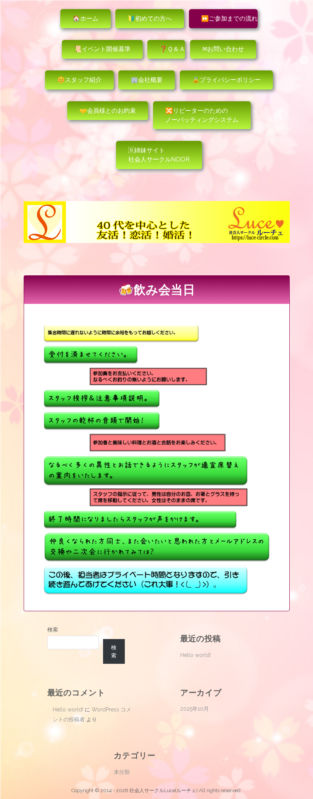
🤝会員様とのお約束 (107, 110)
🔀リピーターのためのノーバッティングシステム (202, 115)
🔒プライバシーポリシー (226, 79)
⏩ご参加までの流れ (229, 18)
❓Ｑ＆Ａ (172, 49)
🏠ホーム (85, 18)
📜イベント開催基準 (102, 49)
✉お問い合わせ (223, 49)
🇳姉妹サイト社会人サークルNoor (159, 155)
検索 (52, 629)
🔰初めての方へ (149, 18)
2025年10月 (194, 709)
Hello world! (195, 655)
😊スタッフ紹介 (79, 79)
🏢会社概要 (147, 79)
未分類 (122, 772)
